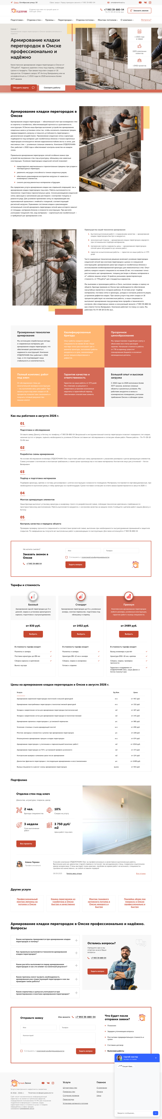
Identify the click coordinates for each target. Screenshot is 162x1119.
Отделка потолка (84, 20)
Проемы (49, 20)
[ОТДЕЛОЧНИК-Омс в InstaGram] (150, 2)
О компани (126, 20)
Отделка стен (34, 20)
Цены (99, 1095)
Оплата (100, 1092)
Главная (13, 29)
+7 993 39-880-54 (114, 9)
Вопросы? (146, 20)
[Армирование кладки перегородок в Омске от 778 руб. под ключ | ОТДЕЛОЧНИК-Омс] (19, 10)
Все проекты (26, 844)
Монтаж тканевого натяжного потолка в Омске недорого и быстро (99, 903)
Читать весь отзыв (74, 873)
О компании (102, 1088)
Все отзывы (141, 873)
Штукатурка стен (70, 1088)
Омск (16, 3)
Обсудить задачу (21, 88)
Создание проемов (71, 1095)
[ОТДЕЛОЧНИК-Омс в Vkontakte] (145, 2)
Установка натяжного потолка (75, 1103)
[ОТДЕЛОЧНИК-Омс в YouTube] (140, 2)
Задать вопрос (75, 564)
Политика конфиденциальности (40, 1093)
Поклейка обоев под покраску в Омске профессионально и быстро (135, 903)
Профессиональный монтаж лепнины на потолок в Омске (27, 902)
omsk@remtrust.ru (118, 3)
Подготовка (17, 20)
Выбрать (33, 634)
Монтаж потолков (107, 20)
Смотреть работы (52, 88)
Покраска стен (69, 1092)
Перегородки (65, 20)
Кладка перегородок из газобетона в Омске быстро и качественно (63, 902)
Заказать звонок (140, 10)
